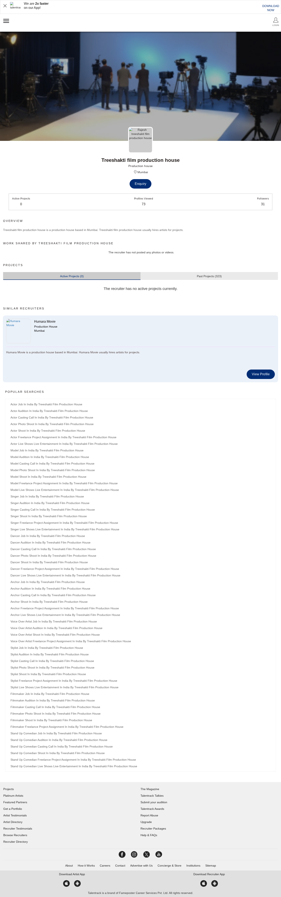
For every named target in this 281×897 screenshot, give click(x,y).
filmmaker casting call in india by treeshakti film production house (55, 707)
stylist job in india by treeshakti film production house (46, 647)
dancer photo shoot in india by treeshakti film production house (53, 555)
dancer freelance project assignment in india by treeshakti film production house (64, 568)
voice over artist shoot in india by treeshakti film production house (55, 634)
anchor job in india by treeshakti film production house (47, 582)
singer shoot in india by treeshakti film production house (48, 516)
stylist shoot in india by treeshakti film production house (48, 674)
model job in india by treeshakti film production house (47, 450)
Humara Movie (45, 321)
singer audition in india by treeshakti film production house (49, 503)
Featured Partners (15, 802)
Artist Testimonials (15, 815)
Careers (105, 865)
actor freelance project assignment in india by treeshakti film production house (63, 437)
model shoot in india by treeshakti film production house (48, 476)
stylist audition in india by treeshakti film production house (49, 654)
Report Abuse (149, 815)
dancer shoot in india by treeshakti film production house (49, 562)
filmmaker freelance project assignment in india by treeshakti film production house (66, 726)
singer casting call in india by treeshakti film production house (52, 509)
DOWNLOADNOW (270, 8)
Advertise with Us (141, 865)
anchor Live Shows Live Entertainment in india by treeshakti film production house (65, 615)
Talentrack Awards (152, 808)
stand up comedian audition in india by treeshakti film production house (58, 740)
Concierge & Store (169, 865)
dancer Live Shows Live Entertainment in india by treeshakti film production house (65, 575)
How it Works (86, 865)
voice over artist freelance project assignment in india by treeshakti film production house (70, 641)
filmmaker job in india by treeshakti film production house (49, 693)
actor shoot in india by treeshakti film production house (47, 430)
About (69, 865)
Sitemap (210, 865)
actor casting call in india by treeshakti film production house (51, 417)
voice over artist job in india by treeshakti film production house (53, 621)
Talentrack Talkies (152, 795)
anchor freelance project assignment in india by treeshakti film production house (64, 608)
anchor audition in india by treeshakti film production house (50, 588)
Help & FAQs (148, 835)
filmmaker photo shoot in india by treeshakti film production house (55, 713)
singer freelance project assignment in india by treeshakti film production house (64, 522)
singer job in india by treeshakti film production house (47, 496)
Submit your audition (153, 802)
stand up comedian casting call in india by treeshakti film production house (61, 746)
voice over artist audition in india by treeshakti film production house (56, 628)
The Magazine (149, 789)
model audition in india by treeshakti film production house (49, 457)
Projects (8, 789)
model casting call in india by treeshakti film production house (52, 463)
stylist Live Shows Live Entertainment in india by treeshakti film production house (64, 687)
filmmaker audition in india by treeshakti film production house (52, 700)
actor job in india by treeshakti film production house (46, 404)
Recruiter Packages (153, 828)
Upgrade (146, 822)
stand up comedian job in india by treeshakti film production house (56, 733)
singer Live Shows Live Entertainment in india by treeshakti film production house (64, 529)
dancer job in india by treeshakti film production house (47, 536)
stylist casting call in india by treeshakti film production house (52, 661)
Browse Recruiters (15, 835)
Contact (120, 865)
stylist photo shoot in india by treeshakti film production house (52, 667)
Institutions (193, 865)
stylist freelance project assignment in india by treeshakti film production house (63, 680)
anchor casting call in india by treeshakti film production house (53, 595)
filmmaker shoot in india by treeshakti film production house (51, 720)
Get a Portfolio (12, 808)
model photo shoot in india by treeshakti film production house (52, 470)
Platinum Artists (13, 795)
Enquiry (140, 183)
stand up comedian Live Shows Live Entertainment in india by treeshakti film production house (73, 766)
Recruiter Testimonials (17, 828)
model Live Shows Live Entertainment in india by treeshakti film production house (64, 489)
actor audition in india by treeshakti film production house (49, 411)
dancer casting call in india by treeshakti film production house (53, 549)
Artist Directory (12, 822)
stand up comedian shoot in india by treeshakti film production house (57, 753)
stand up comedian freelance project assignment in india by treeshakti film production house (73, 759)
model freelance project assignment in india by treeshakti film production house (64, 483)
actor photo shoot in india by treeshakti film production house (52, 424)
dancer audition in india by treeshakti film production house (50, 542)
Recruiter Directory (15, 841)
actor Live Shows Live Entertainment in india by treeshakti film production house (64, 443)
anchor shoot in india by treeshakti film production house (49, 601)
